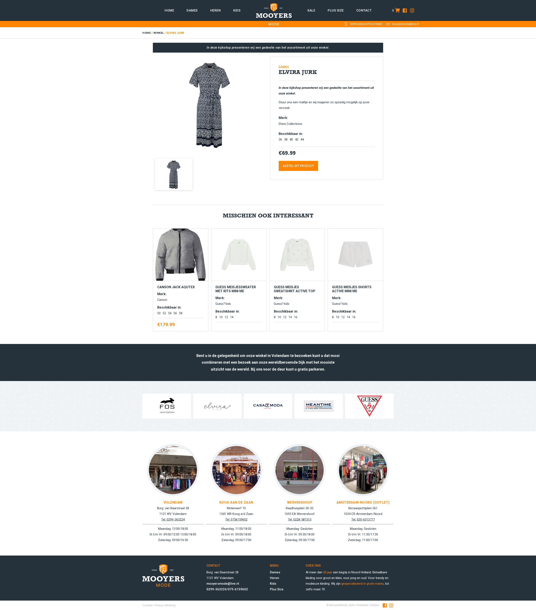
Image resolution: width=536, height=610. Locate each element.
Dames (192, 10)
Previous (147, 103)
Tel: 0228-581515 (299, 519)
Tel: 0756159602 (236, 519)
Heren (215, 10)
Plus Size (276, 589)
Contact (364, 10)
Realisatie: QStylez (368, 605)
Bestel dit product (298, 166)
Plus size (336, 10)
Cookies (147, 605)
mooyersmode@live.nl (405, 24)
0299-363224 (358, 24)
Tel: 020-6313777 (363, 519)
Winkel (158, 32)
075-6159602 (374, 24)
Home (169, 10)
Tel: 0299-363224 (173, 519)
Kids (236, 10)
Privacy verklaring (165, 605)
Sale (311, 10)
